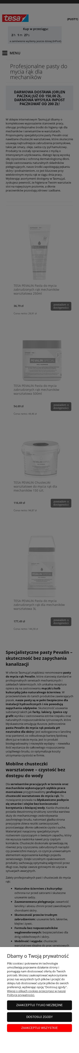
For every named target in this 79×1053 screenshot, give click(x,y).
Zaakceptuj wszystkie (39, 1028)
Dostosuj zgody (39, 1017)
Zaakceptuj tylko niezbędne (39, 1005)
